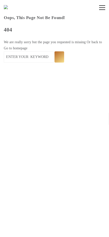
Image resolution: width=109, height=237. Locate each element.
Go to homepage (15, 48)
